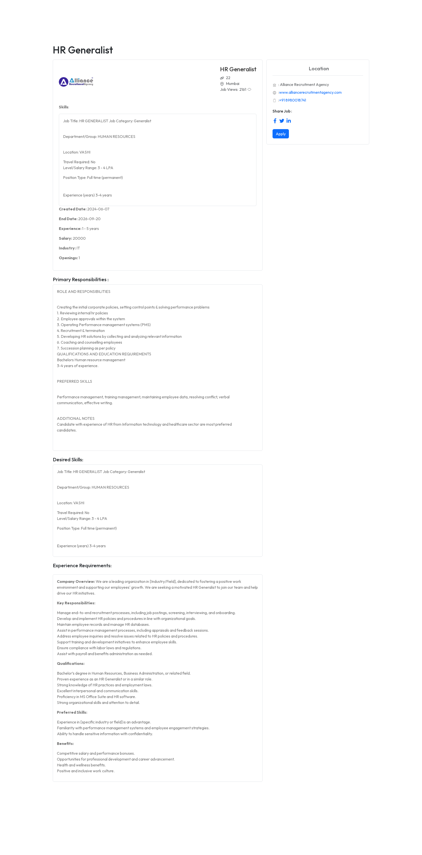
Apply (281, 133)
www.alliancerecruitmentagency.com (310, 92)
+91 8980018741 (292, 100)
